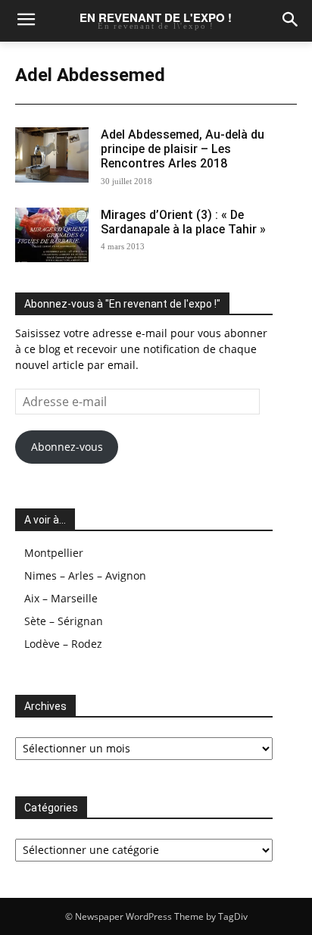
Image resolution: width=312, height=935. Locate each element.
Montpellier (53, 553)
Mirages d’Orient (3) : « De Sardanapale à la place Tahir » (183, 222)
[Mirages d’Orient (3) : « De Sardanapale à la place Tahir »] (52, 235)
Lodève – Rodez (63, 643)
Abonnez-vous (67, 446)
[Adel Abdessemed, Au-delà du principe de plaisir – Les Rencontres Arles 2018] (52, 155)
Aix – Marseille (61, 598)
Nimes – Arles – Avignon (85, 575)
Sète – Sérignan (63, 621)
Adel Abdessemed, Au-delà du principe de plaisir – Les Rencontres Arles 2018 (182, 148)
